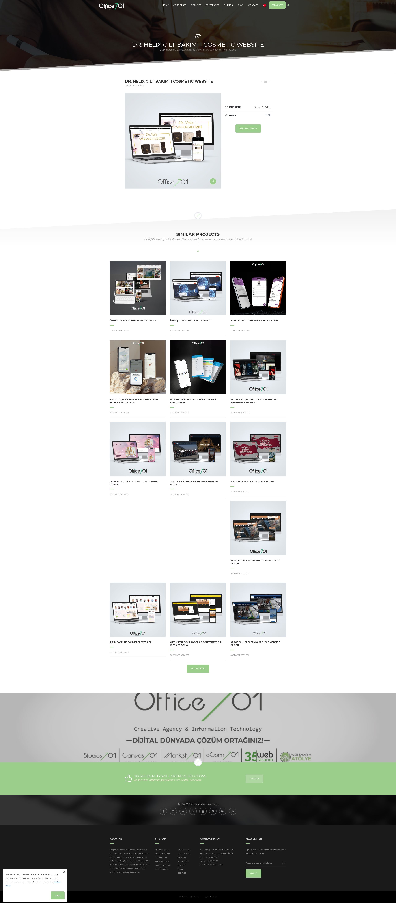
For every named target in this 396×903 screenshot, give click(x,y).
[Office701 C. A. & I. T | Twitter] (183, 811)
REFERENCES (212, 5)
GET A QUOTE (277, 5)
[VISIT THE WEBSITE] (129, 288)
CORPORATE (179, 5)
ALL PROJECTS (198, 668)
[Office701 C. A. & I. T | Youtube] (203, 811)
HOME (165, 5)
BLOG (240, 5)
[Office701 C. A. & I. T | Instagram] (173, 811)
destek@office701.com (213, 864)
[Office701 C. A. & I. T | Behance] (222, 811)
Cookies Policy (162, 869)
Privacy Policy (162, 850)
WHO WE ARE (184, 850)
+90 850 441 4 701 (211, 857)
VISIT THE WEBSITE (248, 128)
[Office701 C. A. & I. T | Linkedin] (193, 811)
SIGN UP (253, 873)
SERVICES (196, 5)
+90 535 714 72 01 (211, 861)
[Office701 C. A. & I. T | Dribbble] (232, 811)
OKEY (57, 895)
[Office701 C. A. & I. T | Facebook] (163, 811)
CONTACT (253, 5)
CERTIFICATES (184, 854)
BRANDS (228, 5)
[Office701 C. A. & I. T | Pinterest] (213, 811)
